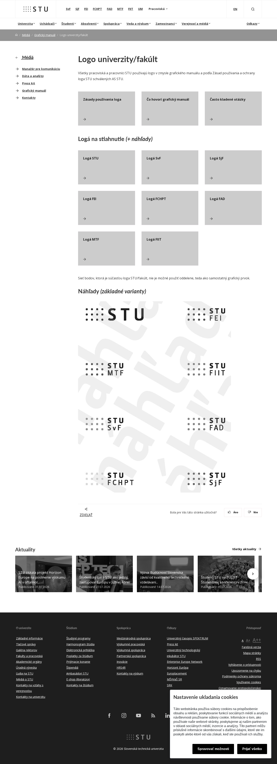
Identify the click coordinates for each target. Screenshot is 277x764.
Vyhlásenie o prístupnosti (244, 665)
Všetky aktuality (244, 549)
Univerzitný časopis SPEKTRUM (187, 638)
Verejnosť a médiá (195, 24)
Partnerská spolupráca (131, 656)
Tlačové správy (26, 644)
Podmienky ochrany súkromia (241, 676)
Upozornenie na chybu (246, 671)
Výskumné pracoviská (131, 644)
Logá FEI (89, 199)
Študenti (67, 24)
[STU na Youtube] (138, 715)
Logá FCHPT (156, 199)
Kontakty (29, 98)
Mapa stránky (252, 653)
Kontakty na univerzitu (30, 697)
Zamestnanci (165, 24)
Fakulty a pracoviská (29, 656)
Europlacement (177, 673)
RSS (258, 659)
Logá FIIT (154, 239)
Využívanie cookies (248, 682)
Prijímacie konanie (78, 662)
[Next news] (253, 574)
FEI (86, 9)
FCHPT (97, 9)
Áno (235, 512)
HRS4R (121, 667)
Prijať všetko (252, 749)
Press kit (28, 83)
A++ (257, 639)
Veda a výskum (138, 24)
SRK (169, 685)
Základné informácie (29, 638)
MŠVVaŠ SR (174, 679)
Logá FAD (217, 199)
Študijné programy (78, 638)
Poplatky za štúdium (79, 656)
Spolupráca (111, 24)
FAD (109, 9)
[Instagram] (124, 715)
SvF (68, 9)
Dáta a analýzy (33, 76)
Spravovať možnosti (213, 749)
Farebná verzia (251, 647)
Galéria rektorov (26, 650)
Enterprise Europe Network (184, 662)
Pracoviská (157, 9)
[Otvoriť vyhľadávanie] (253, 9)
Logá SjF (216, 158)
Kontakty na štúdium (79, 685)
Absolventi (89, 24)
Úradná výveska (26, 667)
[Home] (16, 35)
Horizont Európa (177, 667)
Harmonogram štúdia (80, 644)
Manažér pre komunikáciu (41, 69)
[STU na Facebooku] (109, 715)
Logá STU (91, 158)
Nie (255, 512)
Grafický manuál (44, 35)
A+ (248, 640)
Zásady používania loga (102, 99)
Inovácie (122, 662)
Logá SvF (154, 158)
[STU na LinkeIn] (168, 715)
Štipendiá (72, 667)
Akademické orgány (29, 662)
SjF (77, 9)
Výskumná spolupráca (131, 650)
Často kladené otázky (227, 99)
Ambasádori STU (77, 673)
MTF (120, 9)
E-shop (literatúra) (78, 679)
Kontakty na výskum (130, 673)
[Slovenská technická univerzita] (36, 9)
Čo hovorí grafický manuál (168, 99)
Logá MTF (91, 239)
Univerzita (25, 24)
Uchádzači (47, 24)
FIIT (130, 9)
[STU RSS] (153, 715)
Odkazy (252, 24)
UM (140, 9)
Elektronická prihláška (80, 650)
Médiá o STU (24, 679)
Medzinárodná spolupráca (134, 638)
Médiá (26, 35)
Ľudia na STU (24, 673)
